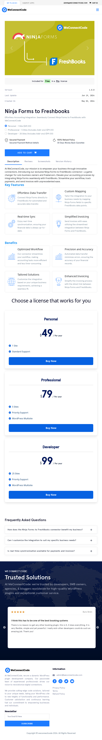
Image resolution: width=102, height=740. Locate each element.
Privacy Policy (59, 688)
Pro (57, 81)
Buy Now (51, 361)
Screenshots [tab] (44, 161)
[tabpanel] (51, 627)
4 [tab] (53, 650)
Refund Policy (59, 694)
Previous (4, 627)
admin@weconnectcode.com (75, 3)
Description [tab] (13, 161)
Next (97, 627)
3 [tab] (49, 650)
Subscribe (27, 723)
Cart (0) (95, 3)
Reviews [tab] (29, 161)
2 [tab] (45, 650)
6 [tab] (61, 650)
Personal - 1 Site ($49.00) (19, 126)
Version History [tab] (63, 161)
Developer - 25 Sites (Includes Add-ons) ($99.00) (30, 133)
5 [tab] (57, 650)
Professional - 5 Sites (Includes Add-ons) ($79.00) (31, 130)
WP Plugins (12, 3)
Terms (55, 691)
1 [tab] (41, 650)
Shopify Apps (28, 3)
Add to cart (25, 152)
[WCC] (15, 9)
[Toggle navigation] (97, 10)
